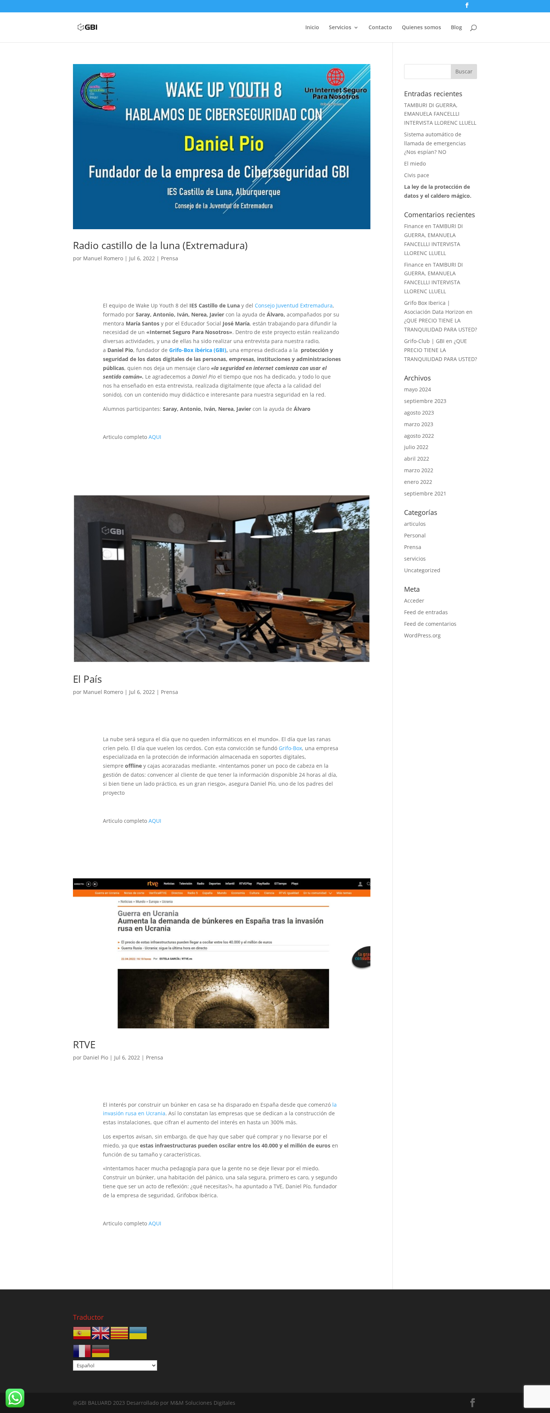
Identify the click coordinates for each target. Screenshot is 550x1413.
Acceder (414, 600)
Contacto (380, 28)
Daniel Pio (95, 1057)
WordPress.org (422, 635)
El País (87, 679)
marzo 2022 (418, 470)
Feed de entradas (426, 612)
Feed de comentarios (430, 623)
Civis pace (416, 175)
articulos (415, 523)
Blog (456, 28)
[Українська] (138, 1332)
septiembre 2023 (425, 400)
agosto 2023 (419, 412)
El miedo (415, 163)
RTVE (84, 1044)
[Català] (119, 1332)
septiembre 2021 (425, 493)
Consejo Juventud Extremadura (294, 305)
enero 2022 (418, 481)
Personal (415, 535)
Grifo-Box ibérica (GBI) (197, 350)
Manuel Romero (103, 258)
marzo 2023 (418, 424)
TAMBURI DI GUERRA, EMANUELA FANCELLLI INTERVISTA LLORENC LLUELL (440, 114)
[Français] (82, 1350)
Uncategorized (422, 570)
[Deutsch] (101, 1350)
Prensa (169, 258)
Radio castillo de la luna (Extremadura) (160, 245)
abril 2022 (416, 458)
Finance (414, 226)
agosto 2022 (419, 435)
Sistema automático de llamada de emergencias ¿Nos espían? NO (435, 143)
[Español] (82, 1332)
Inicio (312, 28)
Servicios (340, 28)
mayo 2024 (417, 389)
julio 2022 (416, 447)
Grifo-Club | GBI (424, 341)
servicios (415, 558)
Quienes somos (421, 28)
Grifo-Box (290, 748)
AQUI (155, 436)
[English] (101, 1332)
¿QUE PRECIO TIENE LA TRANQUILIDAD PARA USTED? (440, 350)
